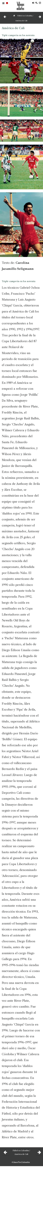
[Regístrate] (37, 3)
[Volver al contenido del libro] (13, 16)
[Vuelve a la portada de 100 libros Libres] (7, 3)
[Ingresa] (33, 3)
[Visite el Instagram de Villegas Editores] (41, 3)
